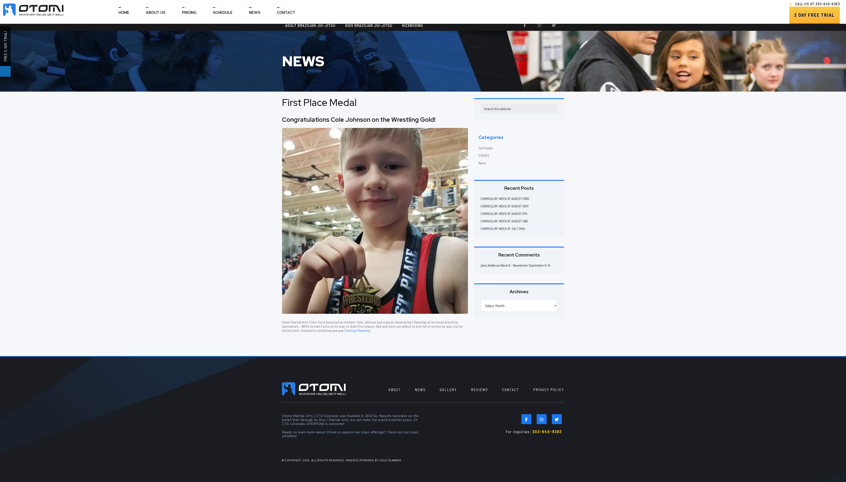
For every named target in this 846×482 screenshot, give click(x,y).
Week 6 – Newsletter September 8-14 (525, 265)
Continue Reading (357, 330)
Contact (510, 389)
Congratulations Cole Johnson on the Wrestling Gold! (359, 119)
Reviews (479, 389)
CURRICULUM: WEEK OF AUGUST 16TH (505, 206)
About (394, 389)
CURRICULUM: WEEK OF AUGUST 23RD (505, 198)
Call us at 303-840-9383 (817, 3)
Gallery (448, 389)
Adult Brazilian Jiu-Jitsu (310, 25)
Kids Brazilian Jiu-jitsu (368, 25)
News (482, 163)
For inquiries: (534, 431)
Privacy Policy (548, 389)
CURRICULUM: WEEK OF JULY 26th (503, 228)
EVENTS (484, 155)
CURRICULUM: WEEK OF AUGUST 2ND (504, 221)
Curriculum (486, 148)
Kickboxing (412, 25)
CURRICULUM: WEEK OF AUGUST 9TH (504, 213)
